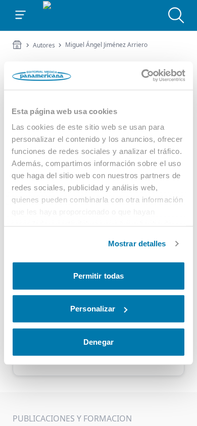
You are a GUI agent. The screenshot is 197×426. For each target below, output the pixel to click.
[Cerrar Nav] (21, 15)
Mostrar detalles (137, 243)
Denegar (98, 341)
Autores (44, 45)
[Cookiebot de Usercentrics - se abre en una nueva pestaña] (141, 75)
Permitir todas (98, 275)
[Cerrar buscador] (176, 15)
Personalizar (92, 308)
